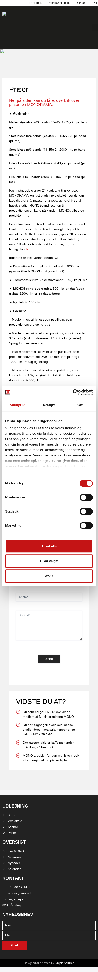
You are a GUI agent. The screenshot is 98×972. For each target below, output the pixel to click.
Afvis (49, 576)
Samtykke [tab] (18, 405)
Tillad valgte (49, 561)
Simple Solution (64, 963)
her (28, 249)
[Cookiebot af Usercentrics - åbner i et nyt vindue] (73, 392)
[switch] (86, 497)
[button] (95, 27)
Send (49, 658)
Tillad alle (49, 546)
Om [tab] (80, 405)
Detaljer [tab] (49, 405)
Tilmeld (14, 945)
